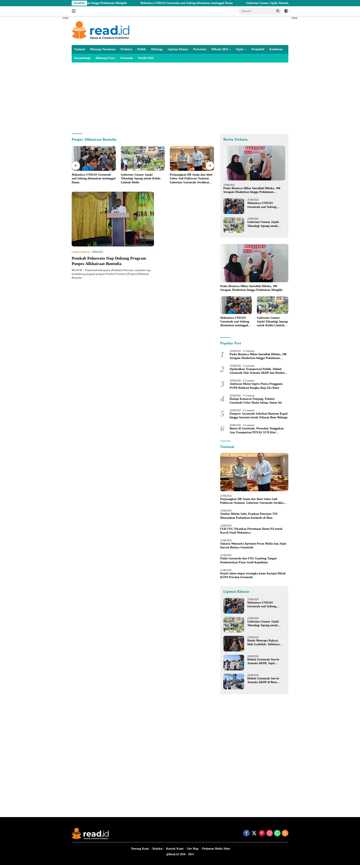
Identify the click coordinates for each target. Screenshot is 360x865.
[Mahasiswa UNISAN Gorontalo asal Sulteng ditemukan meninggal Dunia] (94, 158)
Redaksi (157, 848)
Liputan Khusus (178, 49)
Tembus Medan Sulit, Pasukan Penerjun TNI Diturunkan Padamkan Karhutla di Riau (248, 515)
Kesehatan (275, 49)
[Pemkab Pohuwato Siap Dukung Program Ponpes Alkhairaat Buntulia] (113, 219)
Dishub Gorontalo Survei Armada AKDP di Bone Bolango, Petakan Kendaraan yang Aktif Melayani (266, 680)
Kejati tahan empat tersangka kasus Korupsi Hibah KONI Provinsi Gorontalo (253, 575)
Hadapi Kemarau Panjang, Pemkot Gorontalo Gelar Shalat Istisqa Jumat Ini (256, 400)
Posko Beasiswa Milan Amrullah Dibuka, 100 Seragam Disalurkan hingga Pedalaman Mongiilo (251, 190)
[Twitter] (254, 833)
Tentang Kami (140, 848)
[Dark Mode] (286, 11)
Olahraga (157, 49)
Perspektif (257, 49)
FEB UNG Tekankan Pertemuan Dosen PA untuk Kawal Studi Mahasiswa (251, 530)
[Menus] (74, 11)
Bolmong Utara (105, 58)
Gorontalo (126, 58)
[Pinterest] (262, 833)
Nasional (79, 49)
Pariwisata (199, 49)
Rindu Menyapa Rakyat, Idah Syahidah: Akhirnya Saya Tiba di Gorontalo (263, 642)
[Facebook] (246, 833)
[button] (278, 11)
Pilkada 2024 (219, 49)
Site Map (193, 848)
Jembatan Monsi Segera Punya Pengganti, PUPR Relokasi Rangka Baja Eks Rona (256, 385)
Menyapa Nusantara (103, 49)
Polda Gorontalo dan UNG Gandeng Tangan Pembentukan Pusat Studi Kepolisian (248, 560)
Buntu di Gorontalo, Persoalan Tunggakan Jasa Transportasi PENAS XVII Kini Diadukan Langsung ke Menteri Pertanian (257, 430)
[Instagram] (269, 833)
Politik (141, 49)
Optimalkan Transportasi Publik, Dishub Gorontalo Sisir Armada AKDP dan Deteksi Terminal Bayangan (257, 371)
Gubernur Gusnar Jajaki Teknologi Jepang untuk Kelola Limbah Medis (262, 3)
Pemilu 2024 (146, 58)
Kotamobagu (82, 58)
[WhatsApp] (277, 833)
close (65, 17)
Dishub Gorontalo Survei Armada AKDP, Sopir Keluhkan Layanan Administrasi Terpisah (263, 661)
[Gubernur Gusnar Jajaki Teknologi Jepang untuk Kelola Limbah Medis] (143, 158)
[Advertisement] (53, 78)
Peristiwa (126, 49)
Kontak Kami (175, 848)
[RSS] (285, 833)
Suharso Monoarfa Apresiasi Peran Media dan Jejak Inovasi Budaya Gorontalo (253, 545)
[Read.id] (101, 30)
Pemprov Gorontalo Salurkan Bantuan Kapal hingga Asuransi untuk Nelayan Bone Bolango (259, 415)
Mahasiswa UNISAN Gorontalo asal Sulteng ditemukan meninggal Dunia (157, 3)
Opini (239, 49)
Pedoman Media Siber (216, 848)
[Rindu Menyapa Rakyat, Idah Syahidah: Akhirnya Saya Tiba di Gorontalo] (233, 643)
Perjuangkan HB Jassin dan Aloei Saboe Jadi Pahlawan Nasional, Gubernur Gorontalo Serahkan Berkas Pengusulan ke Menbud (191, 178)
